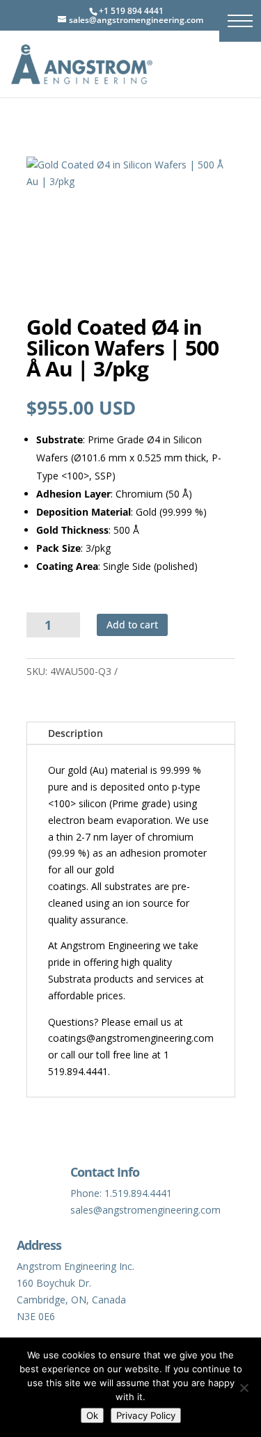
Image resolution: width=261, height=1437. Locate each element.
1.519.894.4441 (138, 1193)
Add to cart (132, 624)
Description (75, 733)
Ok (92, 1415)
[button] (240, 21)
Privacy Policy (145, 1415)
